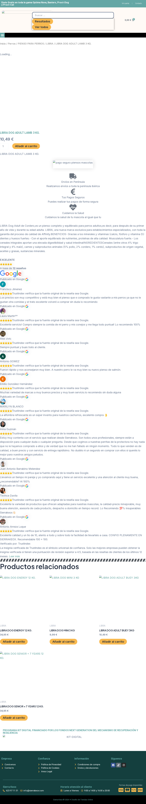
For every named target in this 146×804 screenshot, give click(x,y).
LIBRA (49, 43)
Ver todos (41, 27)
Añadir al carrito (26, 146)
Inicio (3, 43)
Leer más (14, 556)
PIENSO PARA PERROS (31, 43)
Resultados (42, 21)
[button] (2, 35)
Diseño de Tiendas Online (82, 800)
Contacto (138, 3)
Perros (12, 43)
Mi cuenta (125, 3)
